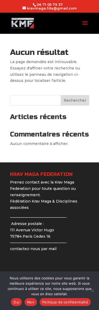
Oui (16, 302)
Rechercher (75, 100)
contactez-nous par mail (33, 248)
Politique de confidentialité (65, 302)
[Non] (92, 290)
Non (30, 302)
